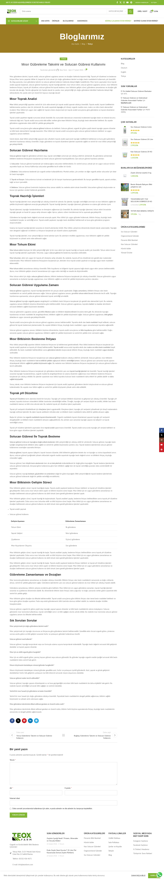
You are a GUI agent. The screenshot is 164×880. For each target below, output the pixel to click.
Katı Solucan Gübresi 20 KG (141, 152)
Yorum (13, 760)
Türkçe (90, 44)
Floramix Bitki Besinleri (129, 240)
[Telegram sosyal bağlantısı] (36, 720)
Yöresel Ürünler (126, 253)
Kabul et (154, 875)
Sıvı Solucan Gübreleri (129, 232)
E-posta (68, 788)
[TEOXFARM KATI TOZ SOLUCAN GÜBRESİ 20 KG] (125, 202)
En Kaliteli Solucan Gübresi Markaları (137, 91)
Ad (11, 788)
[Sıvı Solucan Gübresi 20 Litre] (125, 142)
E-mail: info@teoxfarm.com (23, 865)
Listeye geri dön (63, 735)
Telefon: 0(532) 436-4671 (22, 859)
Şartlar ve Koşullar (115, 847)
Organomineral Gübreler (130, 236)
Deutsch (124, 68)
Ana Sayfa (75, 44)
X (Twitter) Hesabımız (141, 849)
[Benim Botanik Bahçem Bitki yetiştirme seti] (125, 188)
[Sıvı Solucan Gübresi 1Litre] (125, 130)
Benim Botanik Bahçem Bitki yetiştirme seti (141, 185)
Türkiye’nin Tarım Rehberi (142, 853)
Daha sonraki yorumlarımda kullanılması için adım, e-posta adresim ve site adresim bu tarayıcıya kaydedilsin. (52, 808)
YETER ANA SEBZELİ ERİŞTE (142, 211)
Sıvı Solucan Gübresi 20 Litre (142, 139)
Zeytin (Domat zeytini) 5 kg (141, 173)
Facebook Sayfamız (140, 845)
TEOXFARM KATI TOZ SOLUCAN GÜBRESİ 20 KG (141, 200)
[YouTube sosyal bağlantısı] (127, 2)
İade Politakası (114, 842)
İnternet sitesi (15, 798)
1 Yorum (61, 844)
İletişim (111, 851)
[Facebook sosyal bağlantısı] (117, 2)
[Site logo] (11, 11)
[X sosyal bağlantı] (120, 2)
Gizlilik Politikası (114, 838)
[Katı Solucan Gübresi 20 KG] (125, 155)
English (123, 72)
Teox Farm (63, 70)
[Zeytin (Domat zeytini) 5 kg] (125, 176)
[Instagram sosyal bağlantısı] (124, 2)
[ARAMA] (130, 11)
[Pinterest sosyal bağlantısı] (131, 2)
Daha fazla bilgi (138, 875)
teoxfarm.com (126, 103)
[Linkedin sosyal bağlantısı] (30, 720)
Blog (83, 44)
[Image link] (22, 836)
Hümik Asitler (126, 249)
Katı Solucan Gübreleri (129, 244)
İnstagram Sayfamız (140, 841)
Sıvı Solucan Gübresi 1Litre (141, 127)
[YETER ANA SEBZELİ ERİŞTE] (125, 214)
